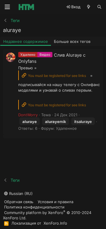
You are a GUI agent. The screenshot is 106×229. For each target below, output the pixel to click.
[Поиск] (99, 7)
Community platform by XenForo (47, 215)
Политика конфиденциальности (34, 207)
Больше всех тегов (72, 41)
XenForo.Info (55, 223)
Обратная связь (18, 201)
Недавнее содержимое (25, 41)
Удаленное (66, 128)
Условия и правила (55, 201)
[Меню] (7, 7)
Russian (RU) (20, 193)
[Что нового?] (88, 7)
